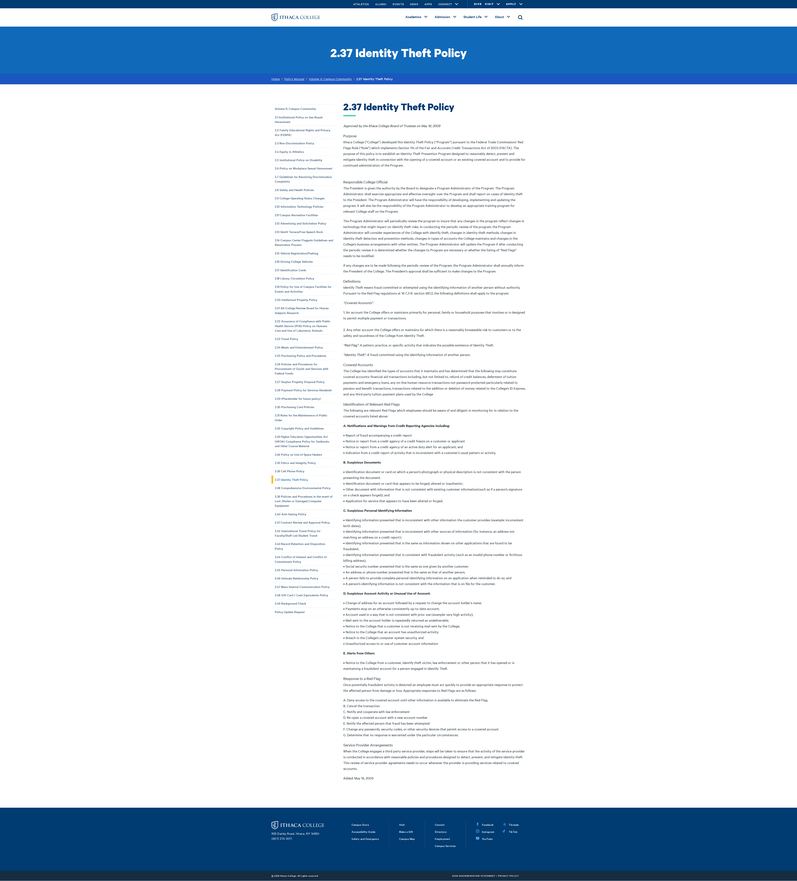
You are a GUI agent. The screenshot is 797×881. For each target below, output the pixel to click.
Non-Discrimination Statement (473, 875)
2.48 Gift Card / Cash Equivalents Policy (301, 595)
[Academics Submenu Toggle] (425, 16)
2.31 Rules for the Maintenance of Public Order (301, 417)
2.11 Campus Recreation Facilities (296, 215)
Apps (428, 4)
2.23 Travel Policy (286, 339)
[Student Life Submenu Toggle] (486, 16)
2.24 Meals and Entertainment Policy (299, 347)
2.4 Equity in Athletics (289, 152)
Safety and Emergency (365, 839)
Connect (445, 4)
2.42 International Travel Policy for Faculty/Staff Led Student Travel (297, 533)
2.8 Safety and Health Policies (294, 190)
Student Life (472, 16)
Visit (402, 824)
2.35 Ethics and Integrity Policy (295, 463)
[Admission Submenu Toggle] (454, 16)
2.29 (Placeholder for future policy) (298, 398)
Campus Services (445, 846)
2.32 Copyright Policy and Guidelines (299, 428)
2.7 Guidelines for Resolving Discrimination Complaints (303, 179)
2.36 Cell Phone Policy (289, 471)
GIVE (478, 4)
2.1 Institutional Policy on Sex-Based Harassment (298, 119)
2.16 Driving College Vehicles (294, 261)
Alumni (380, 4)
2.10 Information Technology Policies (299, 206)
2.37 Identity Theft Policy (291, 479)
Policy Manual (294, 79)
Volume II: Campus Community (330, 79)
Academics (413, 16)
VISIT (489, 4)
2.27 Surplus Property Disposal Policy (300, 382)
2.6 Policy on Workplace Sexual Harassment (303, 168)
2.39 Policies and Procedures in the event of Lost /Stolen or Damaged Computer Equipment (303, 501)
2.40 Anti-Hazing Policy (290, 514)
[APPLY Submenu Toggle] (521, 4)
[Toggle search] (520, 17)
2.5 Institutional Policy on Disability (298, 160)
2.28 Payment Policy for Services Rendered (303, 390)
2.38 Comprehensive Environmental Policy (303, 488)
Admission (442, 16)
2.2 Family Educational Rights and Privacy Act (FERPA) (302, 132)
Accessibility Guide (363, 831)
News (414, 4)
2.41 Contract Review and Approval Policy (302, 522)
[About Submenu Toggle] (508, 16)
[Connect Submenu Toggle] (456, 4)
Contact (440, 824)
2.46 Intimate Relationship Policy (296, 578)
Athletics (361, 4)
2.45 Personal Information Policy (296, 570)
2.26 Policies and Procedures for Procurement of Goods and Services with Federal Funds (301, 368)
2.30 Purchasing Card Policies (294, 407)
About (499, 16)
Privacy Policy (508, 875)
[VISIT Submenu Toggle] (498, 4)
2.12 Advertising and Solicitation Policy (300, 223)
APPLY (511, 4)
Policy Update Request (290, 612)
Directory (441, 831)
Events (398, 4)
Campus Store (360, 824)
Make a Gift (406, 831)
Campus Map (407, 839)
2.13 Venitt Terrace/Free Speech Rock (299, 232)
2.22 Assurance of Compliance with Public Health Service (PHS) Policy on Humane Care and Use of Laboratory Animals (302, 326)
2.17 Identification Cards (290, 270)
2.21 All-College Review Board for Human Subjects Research (302, 310)
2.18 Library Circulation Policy (294, 278)
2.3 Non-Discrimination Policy (294, 143)
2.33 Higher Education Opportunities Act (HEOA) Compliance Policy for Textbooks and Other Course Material (302, 441)
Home (275, 79)
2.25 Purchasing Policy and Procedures (300, 355)
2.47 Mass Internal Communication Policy (302, 587)
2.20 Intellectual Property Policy (296, 300)
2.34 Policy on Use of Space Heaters (298, 454)
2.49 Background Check (290, 603)
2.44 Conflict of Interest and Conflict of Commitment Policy (301, 559)
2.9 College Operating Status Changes (300, 198)
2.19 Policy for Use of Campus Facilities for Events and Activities (303, 289)
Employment (442, 839)
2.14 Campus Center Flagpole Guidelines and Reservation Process (304, 242)
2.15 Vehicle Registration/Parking (296, 253)
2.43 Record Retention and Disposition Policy (300, 546)
